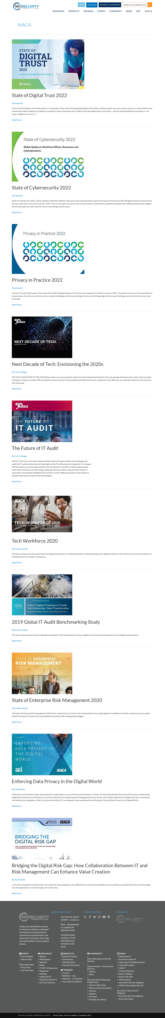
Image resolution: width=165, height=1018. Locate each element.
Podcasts (43, 974)
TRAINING (88, 11)
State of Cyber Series (97, 985)
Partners (92, 991)
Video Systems (125, 979)
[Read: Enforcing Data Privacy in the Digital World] (42, 754)
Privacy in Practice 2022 (37, 280)
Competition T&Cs (85, 1015)
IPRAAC (92, 971)
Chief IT (122, 968)
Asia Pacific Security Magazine (131, 982)
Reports (42, 956)
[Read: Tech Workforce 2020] (42, 514)
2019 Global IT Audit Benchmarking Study (56, 622)
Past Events (26, 967)
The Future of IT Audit (35, 448)
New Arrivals (26, 959)
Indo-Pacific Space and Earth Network (99, 960)
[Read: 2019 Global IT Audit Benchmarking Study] (42, 595)
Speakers (92, 994)
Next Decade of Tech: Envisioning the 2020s (57, 364)
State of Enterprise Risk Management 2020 (57, 700)
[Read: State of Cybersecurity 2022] (48, 156)
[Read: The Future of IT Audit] (42, 421)
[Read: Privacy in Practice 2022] (48, 249)
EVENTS (101, 11)
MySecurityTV (45, 977)
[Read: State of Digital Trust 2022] (48, 64)
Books (42, 965)
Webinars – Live (69, 976)
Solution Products (69, 956)
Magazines (43, 971)
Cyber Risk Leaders (127, 965)
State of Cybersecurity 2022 (41, 187)
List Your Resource (47, 982)
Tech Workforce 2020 (35, 541)
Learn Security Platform (72, 981)
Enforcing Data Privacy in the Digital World (57, 781)
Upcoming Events (26, 964)
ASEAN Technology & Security (131, 985)
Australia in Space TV (48, 979)
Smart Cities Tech (126, 977)
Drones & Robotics (126, 971)
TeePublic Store (68, 962)
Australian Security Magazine (131, 996)
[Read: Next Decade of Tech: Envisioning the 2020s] (42, 337)
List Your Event (27, 970)
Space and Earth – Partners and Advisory (100, 967)
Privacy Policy (58, 1015)
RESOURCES (58, 11)
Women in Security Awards (100, 988)
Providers (93, 996)
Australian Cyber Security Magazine (127, 991)
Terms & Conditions (71, 1015)
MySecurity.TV (125, 956)
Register (92, 5)
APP (138, 11)
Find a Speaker (27, 956)
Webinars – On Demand (72, 978)
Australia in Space (126, 999)
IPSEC (91, 974)
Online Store (67, 959)
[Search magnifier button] (149, 5)
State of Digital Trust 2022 (39, 95)
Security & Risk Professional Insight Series (98, 981)
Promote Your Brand (71, 965)
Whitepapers (44, 959)
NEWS (129, 11)
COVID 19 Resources (48, 968)
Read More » (17, 119)
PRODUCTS (74, 11)
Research (43, 962)
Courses (65, 973)
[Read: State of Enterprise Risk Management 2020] (42, 673)
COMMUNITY (115, 11)
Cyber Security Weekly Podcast (132, 962)
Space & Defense (126, 974)
